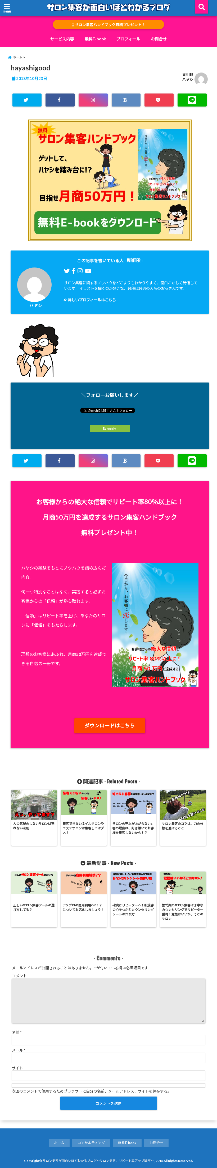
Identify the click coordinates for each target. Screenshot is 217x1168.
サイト (17, 1068)
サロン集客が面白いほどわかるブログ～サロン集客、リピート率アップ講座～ (98, 1161)
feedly (111, 429)
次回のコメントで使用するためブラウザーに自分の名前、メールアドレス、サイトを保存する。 (91, 1091)
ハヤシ (187, 79)
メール (18, 1050)
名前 (16, 1032)
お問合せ (159, 38)
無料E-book (95, 38)
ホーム (59, 1143)
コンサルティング (91, 1143)
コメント (19, 976)
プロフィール (128, 38)
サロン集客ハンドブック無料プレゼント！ (109, 25)
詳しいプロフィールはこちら (91, 300)
